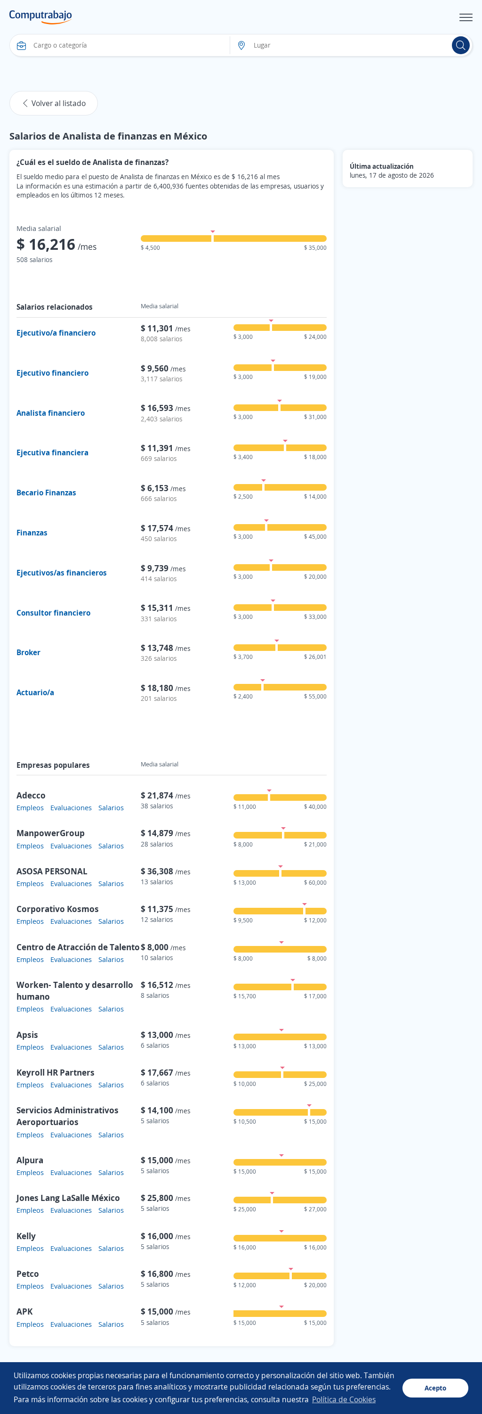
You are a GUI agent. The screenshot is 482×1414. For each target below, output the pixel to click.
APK (24, 1311)
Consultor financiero (53, 613)
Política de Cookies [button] (344, 1399)
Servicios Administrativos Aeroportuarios (67, 1115)
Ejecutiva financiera (52, 452)
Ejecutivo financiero (52, 373)
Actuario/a (35, 692)
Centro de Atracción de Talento (78, 947)
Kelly (26, 1235)
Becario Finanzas (46, 492)
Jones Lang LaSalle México (68, 1197)
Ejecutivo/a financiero (56, 333)
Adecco (31, 795)
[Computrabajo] (40, 17)
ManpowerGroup (50, 833)
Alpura (29, 1160)
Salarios (111, 807)
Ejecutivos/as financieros (61, 572)
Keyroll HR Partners (55, 1072)
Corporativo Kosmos (57, 908)
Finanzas (32, 532)
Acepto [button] (435, 1387)
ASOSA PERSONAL (52, 871)
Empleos (30, 807)
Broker (28, 652)
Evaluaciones (71, 807)
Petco (27, 1273)
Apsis (27, 1034)
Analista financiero (50, 413)
